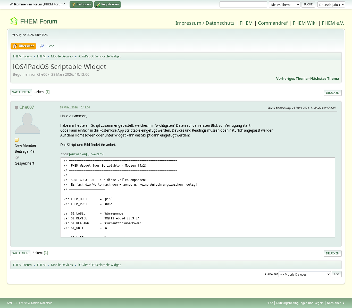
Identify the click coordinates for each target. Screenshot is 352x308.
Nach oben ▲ (336, 303)
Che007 (26, 107)
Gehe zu (271, 274)
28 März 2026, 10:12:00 (75, 107)
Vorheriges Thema (292, 78)
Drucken (332, 93)
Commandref (273, 23)
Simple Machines (41, 302)
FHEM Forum (38, 21)
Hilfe (270, 303)
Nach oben (20, 253)
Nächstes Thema (324, 78)
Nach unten (21, 92)
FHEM (246, 23)
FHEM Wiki (305, 23)
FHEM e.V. (333, 23)
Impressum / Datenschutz (204, 23)
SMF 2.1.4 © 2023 (18, 302)
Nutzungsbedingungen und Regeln (300, 303)
